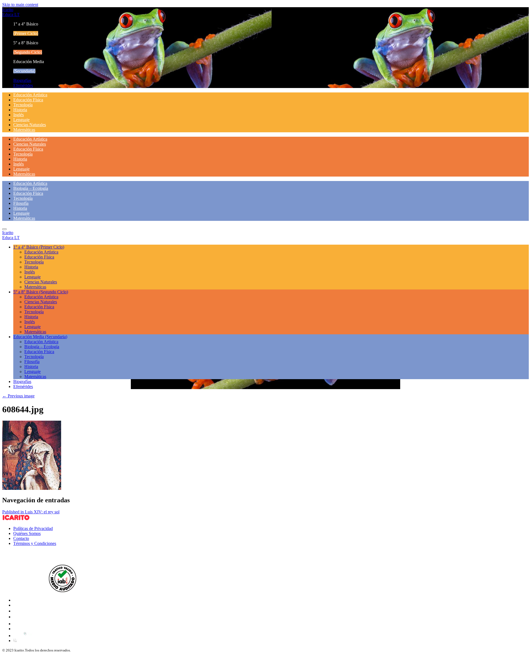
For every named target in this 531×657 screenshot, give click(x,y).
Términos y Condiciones (34, 543)
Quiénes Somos (27, 533)
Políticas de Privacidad (33, 528)
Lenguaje (21, 119)
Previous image (18, 396)
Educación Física (28, 99)
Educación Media (40, 336)
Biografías (22, 80)
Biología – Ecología (30, 188)
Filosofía (20, 203)
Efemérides (23, 85)
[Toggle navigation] (4, 229)
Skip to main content (20, 4)
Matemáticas (24, 129)
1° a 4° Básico (38, 247)
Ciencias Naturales (29, 124)
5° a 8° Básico (40, 291)
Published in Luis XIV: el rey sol (30, 511)
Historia (20, 109)
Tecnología (23, 104)
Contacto (21, 538)
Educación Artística (30, 94)
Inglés (18, 114)
